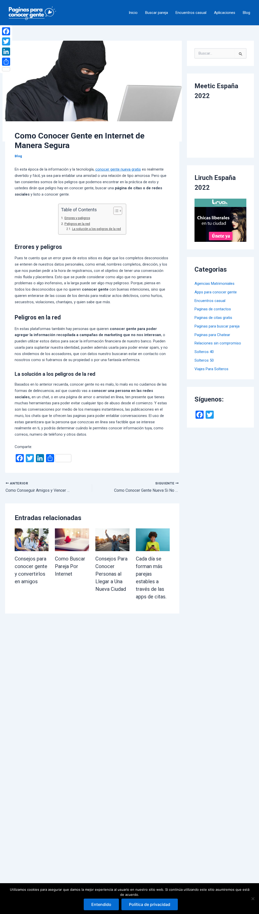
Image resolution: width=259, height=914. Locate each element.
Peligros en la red (77, 224)
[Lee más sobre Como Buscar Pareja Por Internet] (72, 539)
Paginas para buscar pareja (217, 326)
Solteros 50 (204, 360)
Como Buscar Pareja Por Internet (70, 566)
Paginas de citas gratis (213, 317)
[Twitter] (6, 41)
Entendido (101, 904)
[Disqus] (92, 677)
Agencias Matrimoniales (214, 283)
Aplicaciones (224, 12)
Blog (246, 12)
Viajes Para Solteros (211, 369)
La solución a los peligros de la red (96, 229)
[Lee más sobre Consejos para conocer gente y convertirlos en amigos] (32, 539)
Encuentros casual (191, 12)
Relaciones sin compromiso (218, 343)
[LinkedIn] (6, 51)
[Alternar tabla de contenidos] (115, 210)
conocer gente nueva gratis (118, 169)
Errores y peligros (77, 218)
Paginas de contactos (213, 309)
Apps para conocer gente (216, 292)
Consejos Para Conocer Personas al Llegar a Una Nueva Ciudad (111, 574)
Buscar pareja (156, 12)
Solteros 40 (204, 351)
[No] (252, 898)
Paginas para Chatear (212, 335)
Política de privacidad (149, 904)
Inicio (133, 12)
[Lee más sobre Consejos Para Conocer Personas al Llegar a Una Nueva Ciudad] (112, 539)
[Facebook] (6, 31)
